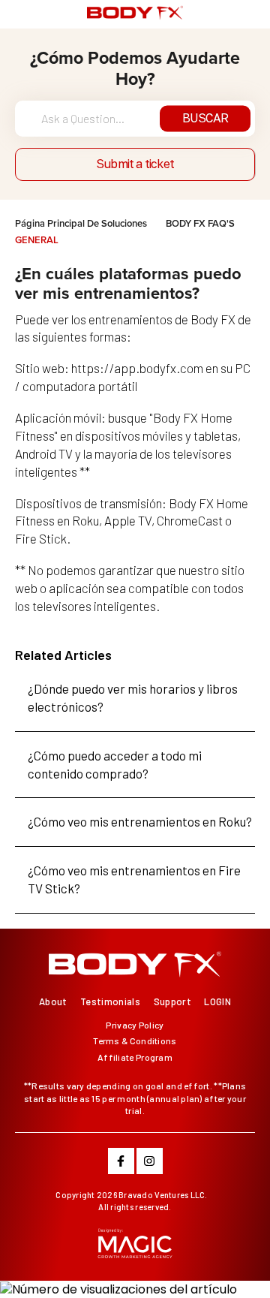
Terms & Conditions (134, 1040)
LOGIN (217, 1001)
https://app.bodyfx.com (137, 367)
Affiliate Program (135, 1057)
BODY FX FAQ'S (200, 223)
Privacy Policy (135, 1024)
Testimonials (110, 1001)
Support (172, 1001)
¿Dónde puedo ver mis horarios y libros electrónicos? (133, 697)
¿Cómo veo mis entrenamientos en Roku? (140, 821)
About (53, 1001)
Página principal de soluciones (82, 223)
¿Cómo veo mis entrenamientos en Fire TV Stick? (134, 879)
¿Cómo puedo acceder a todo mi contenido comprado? (115, 764)
